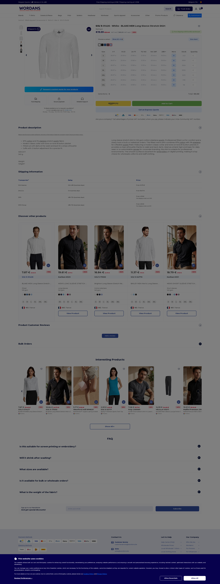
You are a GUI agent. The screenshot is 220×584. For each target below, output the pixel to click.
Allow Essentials (170, 578)
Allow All (194, 578)
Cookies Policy (88, 574)
